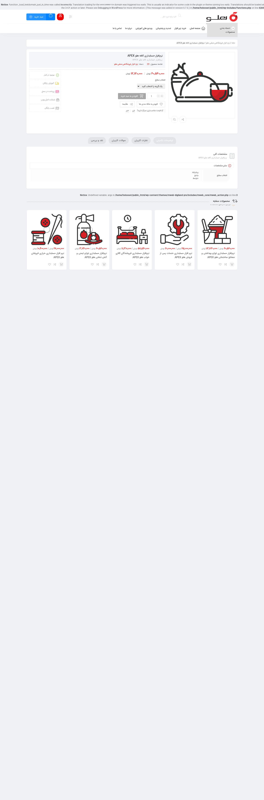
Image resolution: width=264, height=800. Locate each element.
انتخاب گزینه (232, 264)
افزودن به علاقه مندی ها (148, 104)
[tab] (164, 140)
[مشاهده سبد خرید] (50, 16)
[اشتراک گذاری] (183, 119)
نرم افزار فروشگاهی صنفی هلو (218, 43)
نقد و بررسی (97, 140)
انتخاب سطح (160, 80)
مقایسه (125, 104)
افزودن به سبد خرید (129, 96)
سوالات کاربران (119, 140)
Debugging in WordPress (110, 8)
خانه (233, 43)
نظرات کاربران (141, 140)
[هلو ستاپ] (222, 17)
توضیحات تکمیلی (164, 140)
